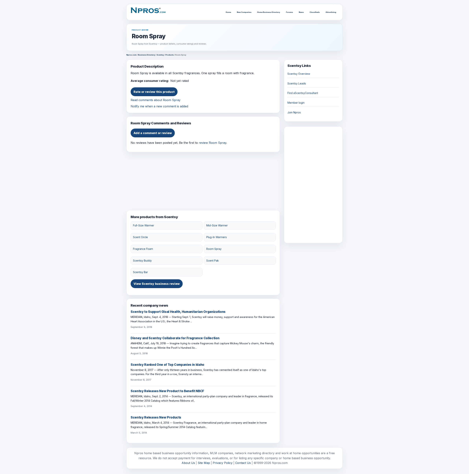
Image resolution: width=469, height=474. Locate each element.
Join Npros (294, 112)
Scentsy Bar (140, 272)
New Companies (244, 12)
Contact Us (243, 463)
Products (169, 55)
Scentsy (160, 55)
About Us (188, 463)
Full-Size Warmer (143, 225)
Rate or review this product (154, 92)
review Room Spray (212, 143)
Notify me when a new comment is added (159, 106)
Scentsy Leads (296, 83)
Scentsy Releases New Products (156, 417)
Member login (295, 102)
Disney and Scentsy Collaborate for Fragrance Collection (175, 338)
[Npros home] (150, 12)
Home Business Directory (268, 12)
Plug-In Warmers (216, 237)
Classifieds (315, 12)
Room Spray (213, 248)
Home (228, 12)
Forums (289, 12)
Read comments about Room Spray (155, 100)
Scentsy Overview (298, 73)
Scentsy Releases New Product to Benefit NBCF (167, 391)
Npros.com (131, 55)
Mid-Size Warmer (217, 225)
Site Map (204, 463)
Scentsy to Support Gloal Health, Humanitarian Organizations (178, 312)
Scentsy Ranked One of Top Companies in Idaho (167, 364)
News (301, 12)
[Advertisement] (203, 181)
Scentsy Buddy (142, 260)
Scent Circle (140, 237)
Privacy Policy (222, 463)
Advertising (331, 12)
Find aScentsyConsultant (302, 93)
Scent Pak (212, 260)
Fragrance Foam (143, 248)
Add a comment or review (153, 133)
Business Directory (146, 55)
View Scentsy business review (157, 284)
